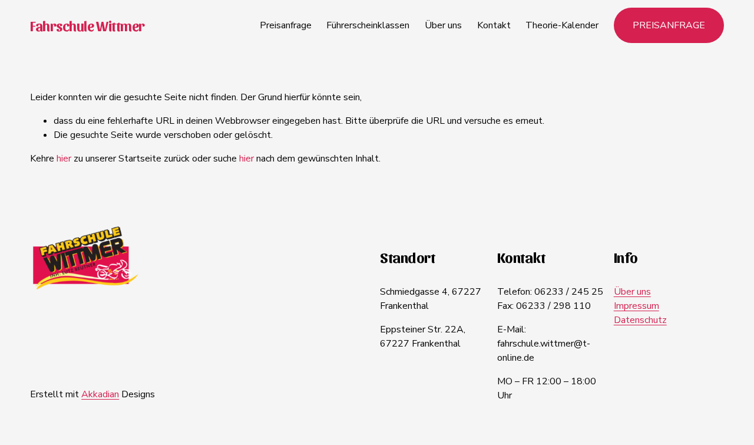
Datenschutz (640, 320)
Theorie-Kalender (561, 25)
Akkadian (100, 394)
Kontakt (494, 25)
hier (64, 158)
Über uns (443, 25)
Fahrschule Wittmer (87, 25)
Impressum (636, 305)
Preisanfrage (286, 25)
